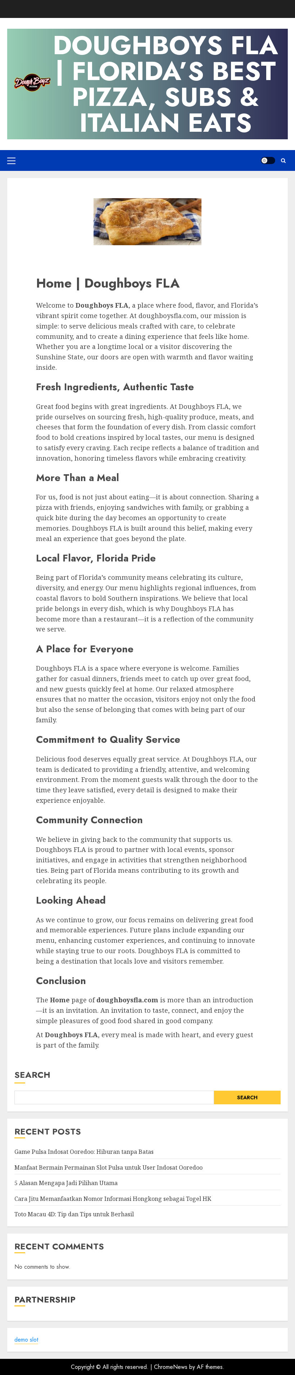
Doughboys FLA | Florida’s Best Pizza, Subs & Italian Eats (165, 84)
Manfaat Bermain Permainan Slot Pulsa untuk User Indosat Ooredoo (108, 1167)
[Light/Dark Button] (268, 160)
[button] (11, 160)
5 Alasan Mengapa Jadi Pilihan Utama (66, 1183)
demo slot (26, 1340)
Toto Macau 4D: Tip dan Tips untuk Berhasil (74, 1214)
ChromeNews (170, 1367)
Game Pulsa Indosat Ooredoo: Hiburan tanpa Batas (84, 1152)
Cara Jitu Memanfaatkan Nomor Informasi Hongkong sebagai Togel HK (112, 1199)
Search (32, 1074)
